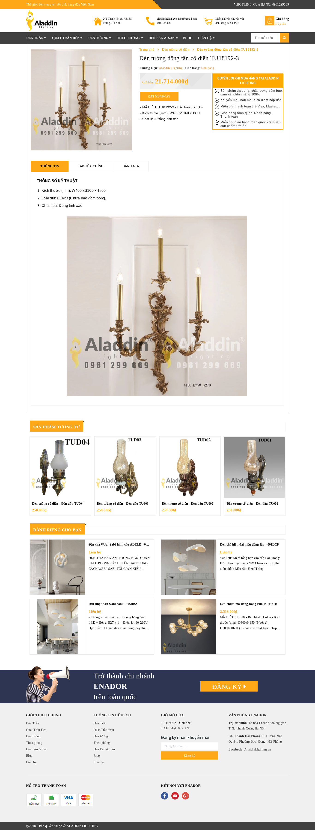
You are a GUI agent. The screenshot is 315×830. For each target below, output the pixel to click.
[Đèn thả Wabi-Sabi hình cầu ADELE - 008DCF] (57, 567)
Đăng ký (228, 686)
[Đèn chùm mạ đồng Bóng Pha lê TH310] (189, 626)
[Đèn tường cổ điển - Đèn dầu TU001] (254, 468)
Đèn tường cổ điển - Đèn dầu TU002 (188, 503)
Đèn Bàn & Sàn (162, 38)
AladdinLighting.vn (257, 749)
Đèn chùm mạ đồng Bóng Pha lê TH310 (248, 604)
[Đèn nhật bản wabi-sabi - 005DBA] (57, 626)
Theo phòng (129, 38)
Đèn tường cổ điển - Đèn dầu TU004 (58, 503)
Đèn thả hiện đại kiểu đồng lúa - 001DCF (249, 544)
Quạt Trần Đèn (66, 38)
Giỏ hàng (282, 19)
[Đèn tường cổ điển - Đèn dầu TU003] (125, 468)
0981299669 (164, 22)
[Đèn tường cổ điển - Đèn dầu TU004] (60, 468)
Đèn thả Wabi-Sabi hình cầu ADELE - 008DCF (122, 544)
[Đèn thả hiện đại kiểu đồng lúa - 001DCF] (189, 567)
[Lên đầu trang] (307, 816)
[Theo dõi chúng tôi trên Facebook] (165, 795)
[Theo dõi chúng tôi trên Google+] (186, 795)
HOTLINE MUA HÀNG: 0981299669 (263, 4)
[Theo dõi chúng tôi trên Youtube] (176, 795)
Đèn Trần (35, 38)
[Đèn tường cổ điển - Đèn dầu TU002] (190, 468)
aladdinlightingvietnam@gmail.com (177, 18)
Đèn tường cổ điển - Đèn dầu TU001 (252, 503)
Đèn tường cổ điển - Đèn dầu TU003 (123, 503)
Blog (188, 38)
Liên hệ (205, 38)
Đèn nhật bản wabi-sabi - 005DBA (113, 604)
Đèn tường (99, 38)
